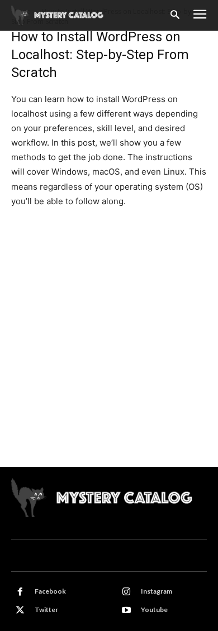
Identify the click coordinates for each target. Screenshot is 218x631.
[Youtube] (126, 610)
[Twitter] (20, 610)
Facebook (50, 591)
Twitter (46, 609)
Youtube (154, 609)
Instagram (156, 591)
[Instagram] (126, 592)
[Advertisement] (109, 352)
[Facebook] (20, 592)
